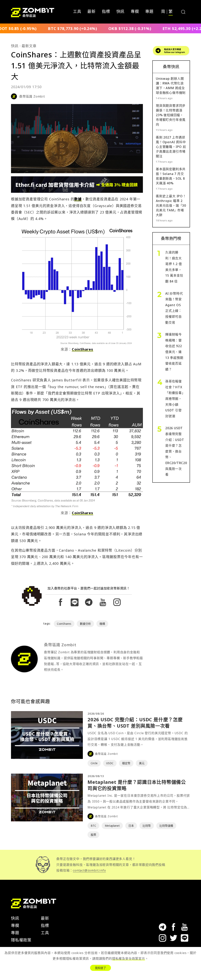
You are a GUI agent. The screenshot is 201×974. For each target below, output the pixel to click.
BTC (93, 825)
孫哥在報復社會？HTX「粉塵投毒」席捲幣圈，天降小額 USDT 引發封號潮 (174, 398)
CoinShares (82, 349)
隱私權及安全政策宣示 (128, 958)
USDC (109, 763)
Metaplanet (112, 825)
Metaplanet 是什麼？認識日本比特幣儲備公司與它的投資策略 (137, 785)
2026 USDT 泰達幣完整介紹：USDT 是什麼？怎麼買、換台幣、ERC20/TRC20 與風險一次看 (176, 451)
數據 (78, 199)
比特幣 (147, 825)
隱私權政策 (21, 940)
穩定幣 (126, 763)
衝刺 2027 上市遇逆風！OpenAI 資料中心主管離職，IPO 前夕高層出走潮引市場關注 (171, 146)
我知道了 (100, 968)
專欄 (135, 12)
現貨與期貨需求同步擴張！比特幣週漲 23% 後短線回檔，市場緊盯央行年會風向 (170, 115)
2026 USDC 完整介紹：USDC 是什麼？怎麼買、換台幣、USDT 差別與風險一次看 (135, 722)
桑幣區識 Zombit (32, 96)
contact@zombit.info (89, 870)
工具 (77, 12)
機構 (102, 623)
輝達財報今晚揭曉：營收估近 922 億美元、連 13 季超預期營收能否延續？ (174, 351)
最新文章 (29, 45)
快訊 (120, 12)
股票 (93, 834)
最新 (91, 12)
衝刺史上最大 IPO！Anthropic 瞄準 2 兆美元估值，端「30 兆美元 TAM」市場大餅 (171, 205)
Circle (94, 763)
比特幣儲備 (166, 825)
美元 (141, 763)
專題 (149, 12)
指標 (106, 12)
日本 (131, 825)
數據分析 (85, 623)
